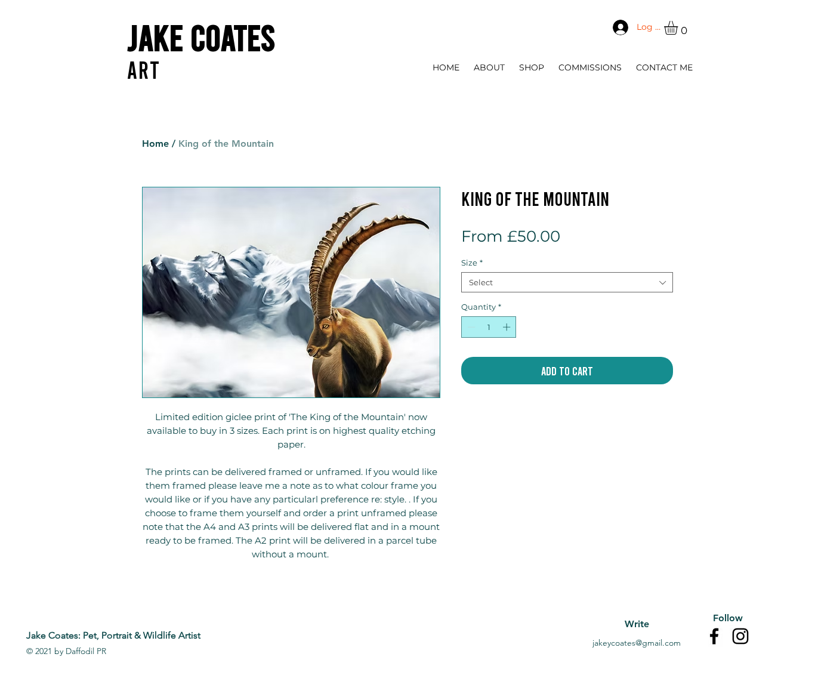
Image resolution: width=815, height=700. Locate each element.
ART (143, 69)
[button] (679, 28)
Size (472, 262)
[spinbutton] (489, 327)
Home (155, 143)
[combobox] (567, 282)
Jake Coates (201, 36)
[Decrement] (470, 327)
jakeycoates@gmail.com (636, 642)
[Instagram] (740, 636)
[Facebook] (714, 636)
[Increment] (508, 327)
